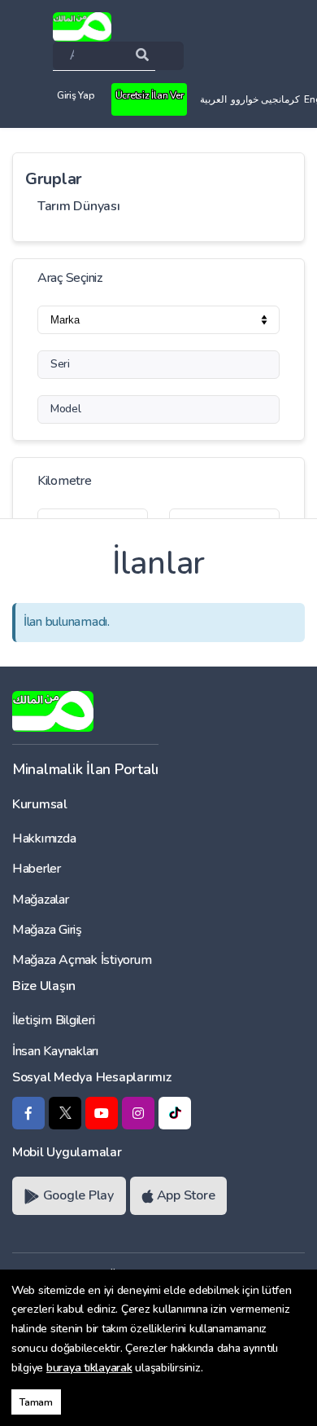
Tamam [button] (36, 1402)
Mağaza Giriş (47, 930)
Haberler (36, 869)
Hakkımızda (44, 838)
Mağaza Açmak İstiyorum (81, 960)
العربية (213, 99)
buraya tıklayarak (89, 1367)
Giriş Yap (75, 95)
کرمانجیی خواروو (265, 99)
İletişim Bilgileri (53, 1020)
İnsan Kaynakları (55, 1051)
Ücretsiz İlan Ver (149, 95)
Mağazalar (40, 900)
